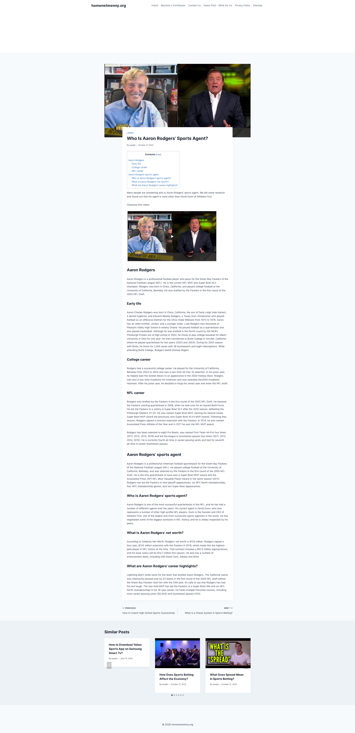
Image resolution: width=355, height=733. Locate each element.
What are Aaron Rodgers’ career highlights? (155, 185)
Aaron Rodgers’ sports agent (143, 174)
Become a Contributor (173, 5)
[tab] (172, 695)
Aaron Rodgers (136, 160)
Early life (136, 163)
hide (158, 154)
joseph (132, 145)
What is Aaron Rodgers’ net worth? (150, 181)
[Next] (246, 665)
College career (139, 167)
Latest (130, 133)
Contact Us (194, 5)
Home (155, 5)
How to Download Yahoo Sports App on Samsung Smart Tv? (125, 649)
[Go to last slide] (109, 665)
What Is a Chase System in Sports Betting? (209, 610)
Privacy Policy (242, 5)
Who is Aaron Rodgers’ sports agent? (151, 178)
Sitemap (257, 5)
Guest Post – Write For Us (218, 5)
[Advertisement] (177, 31)
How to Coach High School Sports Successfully (148, 610)
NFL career (137, 171)
